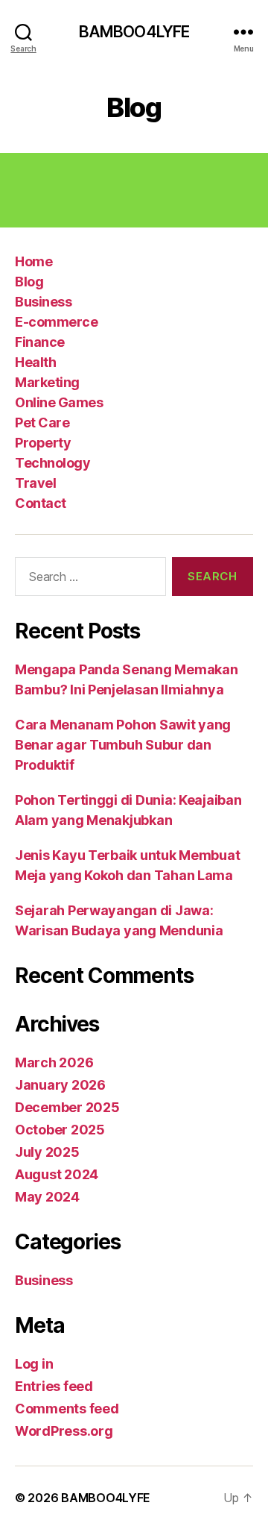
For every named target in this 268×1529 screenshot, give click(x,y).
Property (43, 442)
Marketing (47, 382)
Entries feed (54, 1386)
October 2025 (60, 1129)
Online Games (59, 402)
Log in (34, 1364)
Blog (29, 281)
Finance (40, 342)
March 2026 (54, 1062)
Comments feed (67, 1408)
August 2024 (56, 1174)
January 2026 (60, 1085)
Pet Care (42, 422)
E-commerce (56, 322)
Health (35, 362)
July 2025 (47, 1152)
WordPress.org (64, 1431)
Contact (40, 503)
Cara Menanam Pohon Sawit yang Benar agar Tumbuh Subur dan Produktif (123, 745)
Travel (35, 483)
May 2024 (47, 1197)
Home (33, 261)
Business (43, 302)
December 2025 (67, 1107)
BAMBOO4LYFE (134, 32)
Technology (52, 463)
